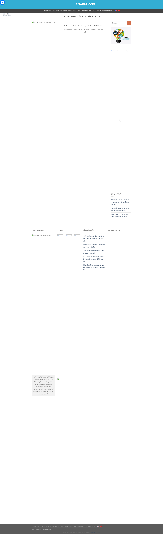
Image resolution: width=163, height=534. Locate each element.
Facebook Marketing (67, 10)
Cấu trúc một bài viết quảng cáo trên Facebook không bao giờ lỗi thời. (94, 267)
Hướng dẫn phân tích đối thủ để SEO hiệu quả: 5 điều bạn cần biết (120, 202)
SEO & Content (107, 10)
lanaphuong (81, 4)
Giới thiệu (55, 10)
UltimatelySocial (95, 533)
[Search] (130, 10)
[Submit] (129, 23)
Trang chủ (47, 10)
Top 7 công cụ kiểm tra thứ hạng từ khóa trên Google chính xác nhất (93, 259)
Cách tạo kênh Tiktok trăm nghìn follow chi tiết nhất (82, 26)
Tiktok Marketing (84, 10)
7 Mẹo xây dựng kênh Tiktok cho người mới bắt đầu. (120, 209)
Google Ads (96, 10)
